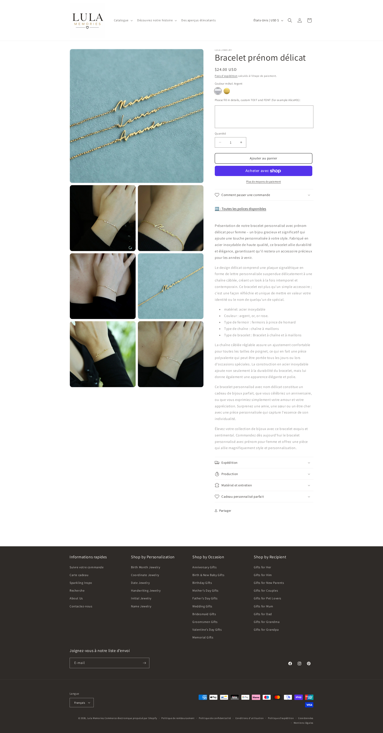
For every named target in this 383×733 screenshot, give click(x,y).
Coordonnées (305, 718)
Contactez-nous (81, 606)
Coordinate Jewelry (145, 575)
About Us (76, 598)
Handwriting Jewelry (145, 590)
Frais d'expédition (226, 75)
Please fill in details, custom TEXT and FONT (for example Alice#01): (257, 100)
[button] (123, 20)
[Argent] (218, 91)
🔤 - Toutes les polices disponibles (240, 208)
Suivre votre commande (87, 567)
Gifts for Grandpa (266, 630)
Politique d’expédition (281, 718)
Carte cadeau (79, 575)
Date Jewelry (140, 583)
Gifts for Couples (266, 590)
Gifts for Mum (263, 606)
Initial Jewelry (141, 598)
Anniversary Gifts (204, 567)
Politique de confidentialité (215, 718)
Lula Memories (95, 718)
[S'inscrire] (144, 663)
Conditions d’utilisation (249, 718)
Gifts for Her (262, 567)
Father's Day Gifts (205, 598)
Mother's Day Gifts (205, 590)
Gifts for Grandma (266, 622)
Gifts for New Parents (269, 583)
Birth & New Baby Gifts (208, 575)
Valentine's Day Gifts (207, 630)
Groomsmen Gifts (205, 622)
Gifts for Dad (263, 614)
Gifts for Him (263, 575)
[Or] (227, 91)
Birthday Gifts (202, 583)
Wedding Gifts (202, 606)
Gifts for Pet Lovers (267, 598)
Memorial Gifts (202, 637)
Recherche (77, 590)
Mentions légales (303, 722)
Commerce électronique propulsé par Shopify (131, 718)
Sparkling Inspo (81, 583)
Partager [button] (225, 511)
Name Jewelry (141, 606)
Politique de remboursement (177, 718)
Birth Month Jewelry (145, 567)
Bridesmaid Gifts (204, 614)
